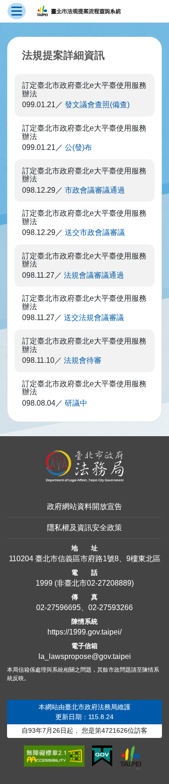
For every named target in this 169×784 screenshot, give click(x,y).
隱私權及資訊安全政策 (84, 528)
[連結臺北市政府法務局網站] (84, 466)
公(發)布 (78, 147)
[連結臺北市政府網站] (130, 757)
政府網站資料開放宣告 (84, 506)
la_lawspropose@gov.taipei (84, 656)
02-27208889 (109, 583)
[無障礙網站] (54, 756)
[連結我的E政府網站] (102, 756)
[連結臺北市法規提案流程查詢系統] (78, 11)
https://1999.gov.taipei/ (84, 632)
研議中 (76, 403)
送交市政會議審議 (95, 232)
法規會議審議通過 (94, 275)
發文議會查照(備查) (97, 105)
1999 (44, 583)
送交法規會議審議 (94, 317)
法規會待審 (82, 360)
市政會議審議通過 (95, 190)
